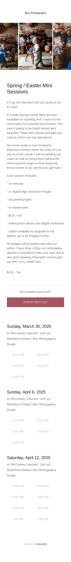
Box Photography (35, 13)
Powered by (30, 544)
